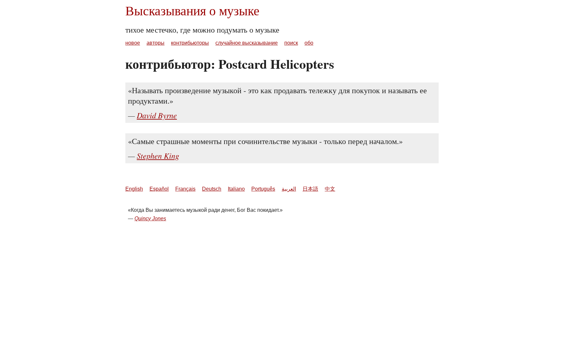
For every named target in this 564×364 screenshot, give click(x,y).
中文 (330, 189)
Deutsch (211, 189)
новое (132, 43)
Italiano (236, 189)
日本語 (310, 189)
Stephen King (158, 155)
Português (263, 189)
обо (309, 43)
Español (159, 189)
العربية (289, 189)
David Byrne (157, 115)
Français (185, 189)
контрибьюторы (190, 43)
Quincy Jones (150, 218)
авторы (155, 43)
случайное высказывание (246, 43)
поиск (291, 43)
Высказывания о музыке (192, 10)
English (134, 189)
